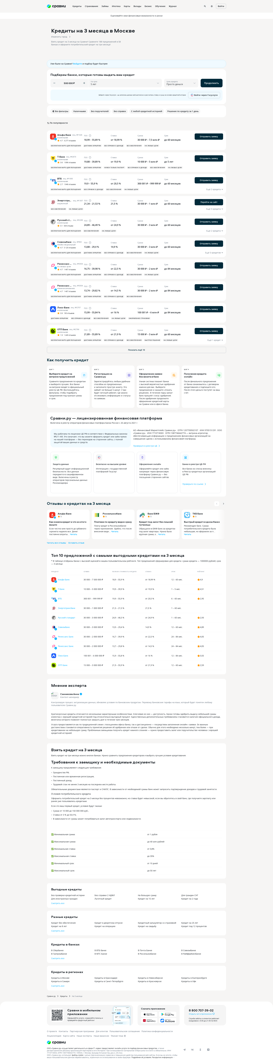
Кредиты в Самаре (60, 981)
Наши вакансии (101, 1035)
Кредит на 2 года (189, 898)
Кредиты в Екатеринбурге (194, 978)
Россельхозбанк (112, 513)
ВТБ (60, 598)
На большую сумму (147, 895)
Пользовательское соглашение (124, 1031)
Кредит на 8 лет (59, 926)
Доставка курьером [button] (92, 146)
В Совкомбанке (188, 950)
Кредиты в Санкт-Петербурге (109, 981)
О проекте (52, 1031)
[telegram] (184, 1049)
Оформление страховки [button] (139, 318)
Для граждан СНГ (189, 895)
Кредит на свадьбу (147, 926)
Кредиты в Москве (60, 978)
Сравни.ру (51, 996)
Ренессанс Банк (65, 636)
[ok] (200, 1049)
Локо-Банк (63, 655)
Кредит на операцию (105, 926)
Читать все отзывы (56, 542)
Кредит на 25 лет (189, 922)
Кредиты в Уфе (188, 981)
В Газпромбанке (59, 953)
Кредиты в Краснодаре (106, 978)
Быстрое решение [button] (152, 340)
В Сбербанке (57, 950)
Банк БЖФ (153, 513)
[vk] (192, 1049)
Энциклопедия (54, 1035)
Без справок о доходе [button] (113, 146)
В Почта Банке (145, 950)
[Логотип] (56, 1042)
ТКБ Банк (198, 513)
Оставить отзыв (76, 542)
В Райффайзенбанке (191, 953)
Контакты (63, 1031)
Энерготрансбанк (66, 608)
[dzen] (208, 1049)
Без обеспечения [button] (134, 146)
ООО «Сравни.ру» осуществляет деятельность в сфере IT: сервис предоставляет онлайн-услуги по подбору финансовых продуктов (102, 1048)
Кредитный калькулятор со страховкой (157, 922)
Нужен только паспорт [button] (114, 168)
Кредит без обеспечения (63, 922)
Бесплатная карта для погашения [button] (66, 146)
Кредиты (63, 996)
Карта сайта (69, 1035)
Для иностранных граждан (64, 898)
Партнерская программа (82, 1031)
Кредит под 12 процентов (194, 926)
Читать (73, 534)
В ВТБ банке (100, 950)
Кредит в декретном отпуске (109, 922)
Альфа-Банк (65, 513)
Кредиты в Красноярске (150, 981)
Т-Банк (61, 589)
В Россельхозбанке (147, 953)
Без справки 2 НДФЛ (105, 895)
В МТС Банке (101, 953)
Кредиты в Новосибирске (150, 978)
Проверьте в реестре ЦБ (145, 445)
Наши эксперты (84, 1035)
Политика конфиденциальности (157, 1031)
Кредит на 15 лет (146, 898)
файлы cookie (77, 1055)
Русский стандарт (66, 617)
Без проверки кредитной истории (68, 895)
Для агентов (102, 1031)
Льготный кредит (103, 898)
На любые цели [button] (151, 146)
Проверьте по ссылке (192, 484)
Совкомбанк (64, 627)
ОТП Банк (62, 665)
